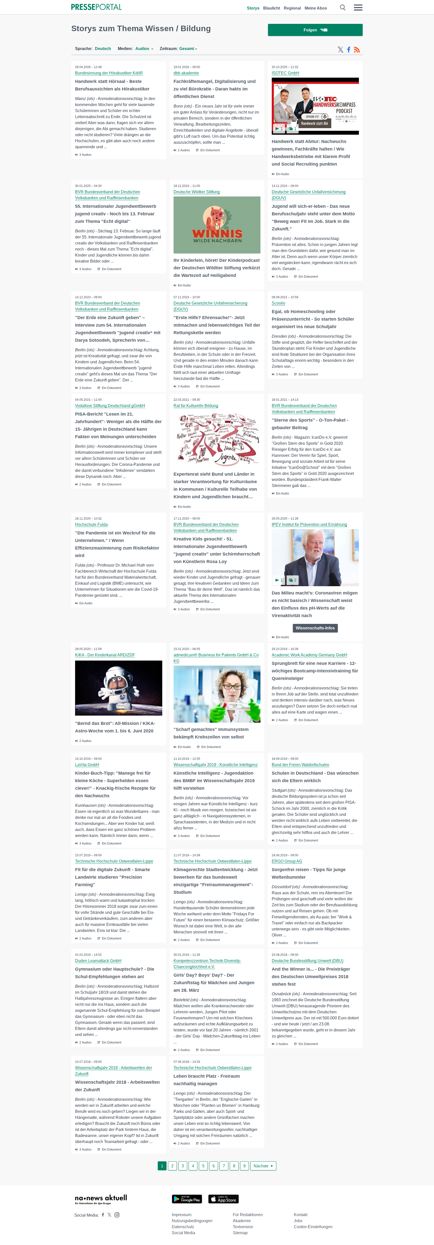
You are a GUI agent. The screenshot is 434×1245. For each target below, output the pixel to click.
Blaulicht (271, 8)
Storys (253, 8)
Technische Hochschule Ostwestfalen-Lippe (114, 861)
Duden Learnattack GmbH (98, 961)
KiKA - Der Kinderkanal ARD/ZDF (105, 655)
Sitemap (240, 1233)
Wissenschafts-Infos (315, 628)
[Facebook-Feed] (349, 49)
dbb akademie (186, 73)
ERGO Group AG (287, 861)
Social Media (183, 1233)
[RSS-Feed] (357, 49)
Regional (292, 8)
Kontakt (300, 1215)
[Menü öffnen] (358, 7)
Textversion (243, 1227)
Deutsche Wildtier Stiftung (197, 192)
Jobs (298, 1221)
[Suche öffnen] (343, 7)
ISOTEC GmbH (285, 73)
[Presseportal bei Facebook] (101, 1215)
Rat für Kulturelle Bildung (196, 406)
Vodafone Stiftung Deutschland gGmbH (110, 406)
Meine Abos (316, 8)
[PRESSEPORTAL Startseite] (96, 7)
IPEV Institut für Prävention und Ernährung (309, 524)
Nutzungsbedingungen (192, 1221)
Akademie (242, 1221)
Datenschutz (183, 1227)
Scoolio (278, 303)
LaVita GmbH (87, 765)
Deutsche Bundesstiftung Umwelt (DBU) (307, 961)
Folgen (310, 30)
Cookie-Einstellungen (313, 1227)
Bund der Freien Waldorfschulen (300, 765)
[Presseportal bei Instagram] (115, 1214)
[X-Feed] (340, 49)
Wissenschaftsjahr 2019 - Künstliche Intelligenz (216, 765)
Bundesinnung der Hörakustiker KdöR (109, 73)
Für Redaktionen (248, 1215)
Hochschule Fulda (91, 524)
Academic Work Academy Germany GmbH (309, 655)
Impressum (181, 1215)
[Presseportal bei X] (108, 1215)
